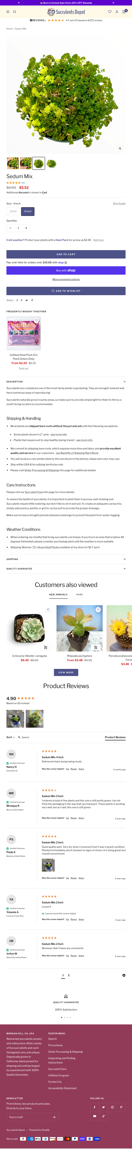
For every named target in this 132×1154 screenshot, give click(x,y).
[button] (14, 11)
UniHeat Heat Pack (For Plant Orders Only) (24, 356)
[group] (23, 699)
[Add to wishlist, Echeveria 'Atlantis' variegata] (48, 609)
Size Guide (119, 203)
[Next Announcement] (113, 3)
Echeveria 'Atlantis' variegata (29, 655)
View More (66, 672)
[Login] (116, 11)
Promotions (55, 1045)
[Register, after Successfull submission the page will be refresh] (54, 1117)
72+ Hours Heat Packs (45, 547)
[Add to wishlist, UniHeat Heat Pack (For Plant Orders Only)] (36, 320)
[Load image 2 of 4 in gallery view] (25, 163)
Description (14, 381)
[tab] (115, 738)
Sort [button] (9, 737)
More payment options (66, 279)
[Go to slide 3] (67, 1017)
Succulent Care (34, 492)
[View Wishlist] (110, 12)
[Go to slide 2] (64, 1017)
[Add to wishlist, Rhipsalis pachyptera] (98, 609)
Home (9, 28)
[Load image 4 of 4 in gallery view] (51, 163)
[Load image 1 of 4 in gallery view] (12, 163)
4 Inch (27, 211)
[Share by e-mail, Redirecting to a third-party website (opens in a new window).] (32, 300)
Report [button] (74, 769)
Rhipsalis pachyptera (79, 655)
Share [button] (81, 769)
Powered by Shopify (39, 1130)
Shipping (12, 559)
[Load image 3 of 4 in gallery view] (38, 163)
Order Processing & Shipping (41, 470)
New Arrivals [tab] (58, 594)
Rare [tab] (79, 594)
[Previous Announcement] (19, 3)
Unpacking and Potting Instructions (61, 1060)
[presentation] (23, 333)
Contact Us (54, 1081)
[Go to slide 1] (61, 1017)
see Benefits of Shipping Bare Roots (77, 453)
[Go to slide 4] (70, 1017)
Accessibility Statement (62, 1088)
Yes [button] (67, 769)
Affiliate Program (58, 1075)
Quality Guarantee (19, 568)
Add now (98, 240)
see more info (59, 434)
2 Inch (13, 211)
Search (52, 1038)
